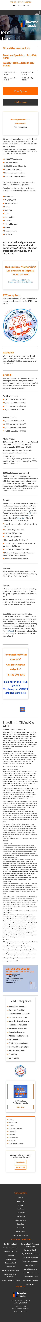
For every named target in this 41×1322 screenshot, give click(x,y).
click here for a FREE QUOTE (20, 280)
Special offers (13, 1122)
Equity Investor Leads (10, 1248)
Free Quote (20, 91)
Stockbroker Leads (10, 1244)
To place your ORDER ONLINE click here (20, 282)
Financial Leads (10, 1259)
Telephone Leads (10, 1263)
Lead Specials (20, 1216)
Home (20, 1197)
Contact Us (12, 1131)
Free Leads (10, 1255)
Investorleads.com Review (11, 1280)
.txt (23, 518)
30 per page (30, 553)
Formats (11, 1125)
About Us (12, 1134)
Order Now (20, 102)
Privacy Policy (13, 1137)
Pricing (11, 1119)
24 (30, 513)
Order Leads (20, 1167)
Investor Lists (10, 1267)
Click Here (20, 1107)
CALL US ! (11, 631)
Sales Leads (30, 1284)
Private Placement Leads (30, 1273)
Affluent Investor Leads (30, 1257)
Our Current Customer (16, 1143)
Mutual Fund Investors (30, 1280)
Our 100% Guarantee (15, 1128)
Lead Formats (20, 1213)
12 (25, 513)
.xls (28, 515)
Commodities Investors (30, 1269)
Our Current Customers (21, 1235)
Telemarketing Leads (11, 1251)
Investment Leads (30, 1250)
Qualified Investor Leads (10, 1270)
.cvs (18, 518)
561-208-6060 (24, 6)
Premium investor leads (20, 2)
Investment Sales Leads (30, 1261)
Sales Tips (12, 1140)
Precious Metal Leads (30, 1276)
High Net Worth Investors (30, 1254)
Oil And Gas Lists (30, 1265)
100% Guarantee (20, 1220)
